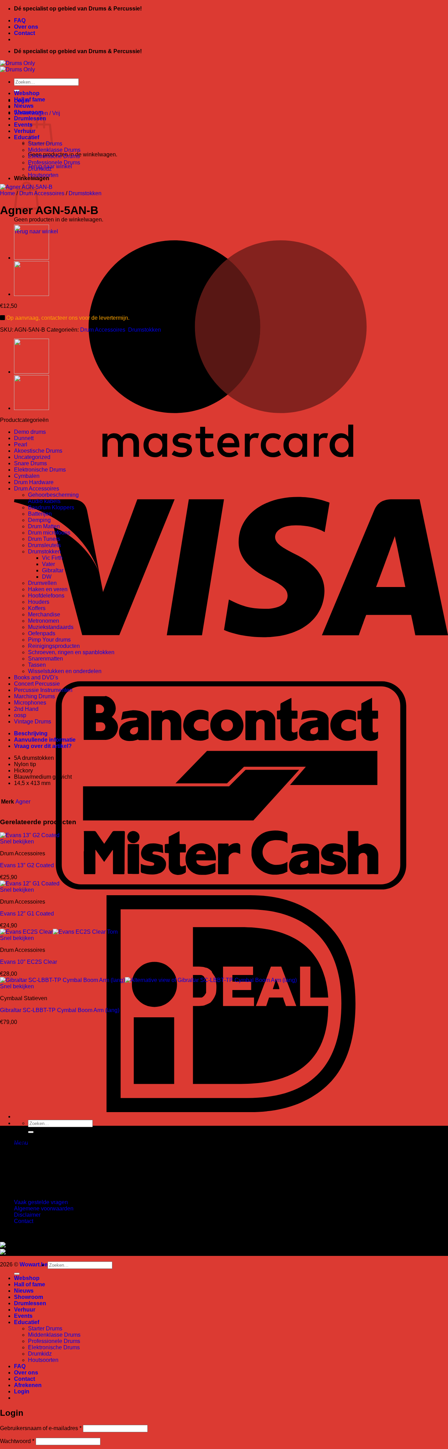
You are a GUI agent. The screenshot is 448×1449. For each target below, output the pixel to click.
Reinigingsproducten (54, 646)
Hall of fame (29, 100)
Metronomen (43, 621)
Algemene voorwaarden (44, 1208)
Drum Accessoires (41, 193)
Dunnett (24, 438)
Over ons (26, 27)
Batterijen (40, 514)
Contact (24, 33)
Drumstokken (85, 193)
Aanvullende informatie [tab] (45, 740)
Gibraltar (52, 570)
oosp (20, 715)
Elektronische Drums (54, 156)
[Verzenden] (31, 1132)
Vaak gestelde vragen (41, 1202)
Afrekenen (28, 1385)
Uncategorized (32, 457)
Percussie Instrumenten (43, 690)
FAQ (20, 20)
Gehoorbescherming (53, 495)
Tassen (37, 665)
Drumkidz (40, 169)
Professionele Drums (54, 162)
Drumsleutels (44, 545)
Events (23, 125)
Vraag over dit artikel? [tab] (43, 746)
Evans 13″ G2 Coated (27, 865)
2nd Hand (26, 709)
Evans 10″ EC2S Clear (28, 962)
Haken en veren (48, 589)
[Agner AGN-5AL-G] (31, 294)
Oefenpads (41, 633)
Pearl (20, 444)
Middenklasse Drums (54, 150)
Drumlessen (30, 1303)
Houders (38, 602)
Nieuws (24, 106)
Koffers (37, 608)
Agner (22, 802)
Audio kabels (44, 501)
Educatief (26, 137)
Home (7, 193)
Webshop (27, 93)
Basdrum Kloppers (51, 507)
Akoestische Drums (38, 451)
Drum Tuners (44, 539)
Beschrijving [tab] (31, 733)
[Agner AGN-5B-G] (31, 258)
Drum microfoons (49, 533)
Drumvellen (42, 583)
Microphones (30, 703)
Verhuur (24, 131)
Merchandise (44, 614)
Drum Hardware (34, 482)
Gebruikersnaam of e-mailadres (41, 1428)
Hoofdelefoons (46, 596)
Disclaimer (27, 1215)
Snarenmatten (45, 659)
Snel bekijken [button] (17, 841)
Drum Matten (44, 526)
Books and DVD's (36, 677)
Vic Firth (52, 558)
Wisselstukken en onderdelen (65, 671)
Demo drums (30, 432)
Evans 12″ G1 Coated (27, 914)
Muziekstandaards (51, 627)
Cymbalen (27, 476)
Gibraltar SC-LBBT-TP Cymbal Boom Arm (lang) (59, 1010)
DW (46, 577)
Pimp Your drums (49, 640)
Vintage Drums (32, 721)
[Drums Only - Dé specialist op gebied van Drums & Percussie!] (17, 66)
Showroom (28, 112)
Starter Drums (45, 1328)
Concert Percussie (37, 684)
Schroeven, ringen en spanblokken (71, 652)
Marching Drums (34, 696)
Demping (39, 520)
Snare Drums (30, 463)
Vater (48, 564)
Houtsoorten (43, 175)
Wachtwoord (17, 1441)
